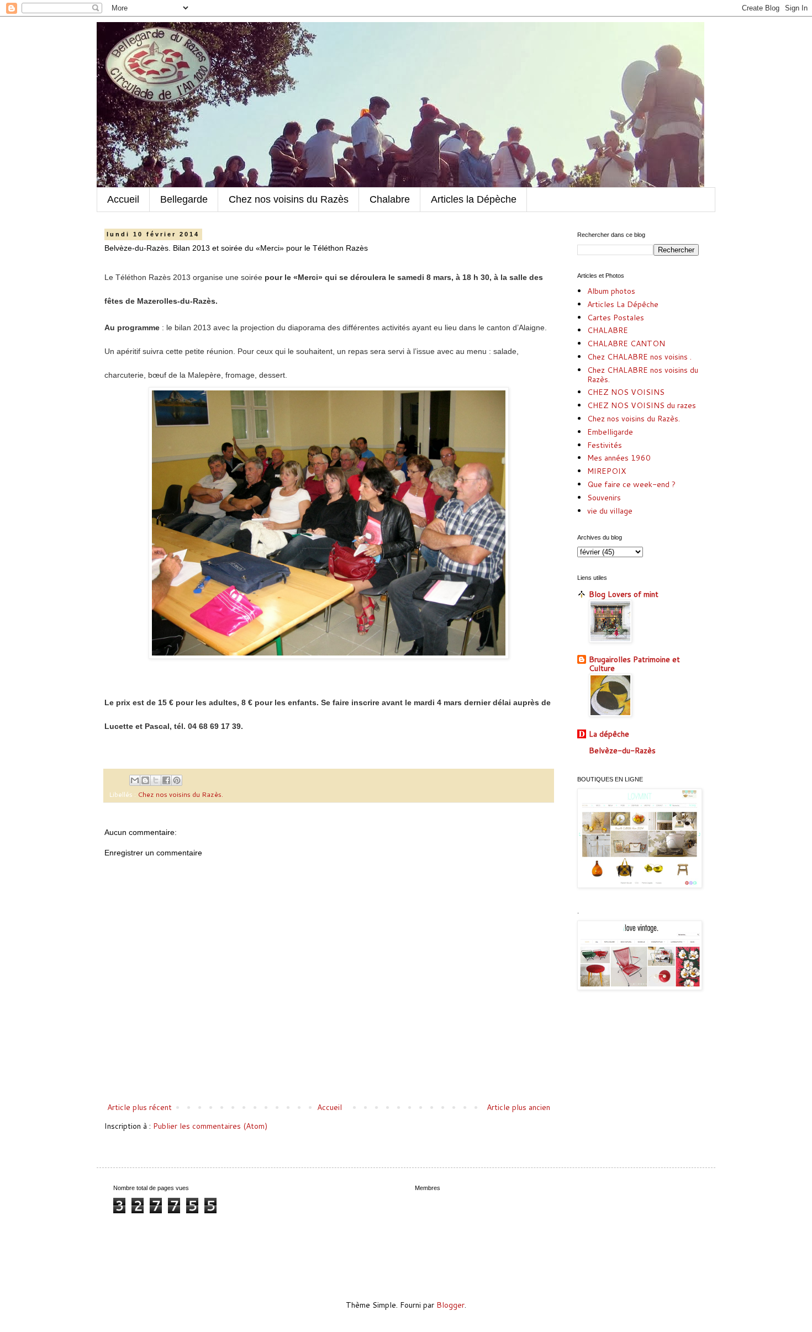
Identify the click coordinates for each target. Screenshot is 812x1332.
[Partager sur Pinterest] (176, 780)
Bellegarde (184, 199)
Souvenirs (604, 497)
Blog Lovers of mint (623, 594)
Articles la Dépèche (473, 199)
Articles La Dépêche (622, 304)
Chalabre (390, 199)
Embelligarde (610, 431)
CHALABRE (607, 330)
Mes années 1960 (619, 457)
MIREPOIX (606, 471)
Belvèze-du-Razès (622, 750)
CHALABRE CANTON (626, 343)
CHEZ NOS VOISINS (626, 392)
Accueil (123, 199)
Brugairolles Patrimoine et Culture (634, 664)
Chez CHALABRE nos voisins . (639, 356)
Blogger (450, 1304)
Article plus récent (139, 1107)
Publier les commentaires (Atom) (210, 1126)
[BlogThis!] (145, 780)
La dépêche (609, 733)
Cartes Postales (615, 317)
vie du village (609, 510)
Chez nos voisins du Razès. (180, 794)
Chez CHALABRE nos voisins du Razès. (642, 374)
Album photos (611, 291)
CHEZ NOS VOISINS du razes (641, 405)
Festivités (604, 445)
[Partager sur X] (155, 780)
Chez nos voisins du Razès (289, 199)
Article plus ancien (518, 1107)
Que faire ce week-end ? (631, 484)
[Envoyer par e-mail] (134, 780)
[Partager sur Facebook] (166, 780)
